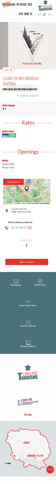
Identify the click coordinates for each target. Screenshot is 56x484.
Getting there (13, 181)
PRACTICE (40, 285)
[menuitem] (21, 4)
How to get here (28, 305)
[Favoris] (40, 14)
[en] (50, 14)
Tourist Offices (28, 326)
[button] (44, 14)
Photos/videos (28, 346)
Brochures (16, 285)
